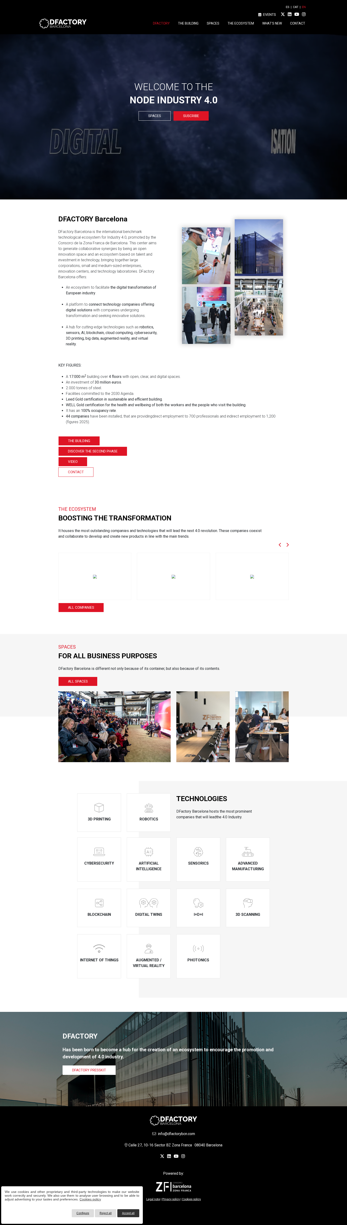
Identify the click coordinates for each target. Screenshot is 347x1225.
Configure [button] (82, 1213)
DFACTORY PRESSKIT (89, 1070)
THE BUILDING (188, 23)
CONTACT (297, 23)
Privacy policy (171, 1199)
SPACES (213, 23)
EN (304, 7)
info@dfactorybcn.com (175, 1134)
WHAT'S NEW (272, 23)
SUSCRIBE (191, 116)
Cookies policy (90, 1199)
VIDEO (73, 462)
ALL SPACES (78, 681)
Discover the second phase (93, 451)
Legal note (153, 1199)
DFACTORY (161, 23)
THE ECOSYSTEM (241, 23)
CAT (295, 7)
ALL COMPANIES (81, 607)
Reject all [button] (106, 1213)
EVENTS (268, 15)
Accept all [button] (128, 1213)
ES (287, 7)
